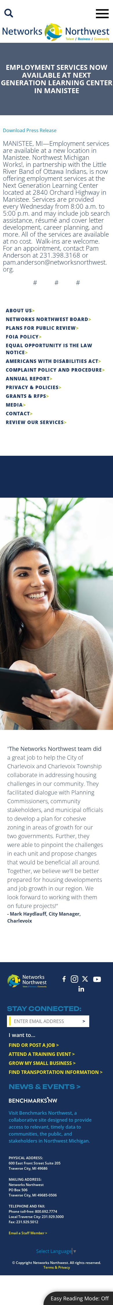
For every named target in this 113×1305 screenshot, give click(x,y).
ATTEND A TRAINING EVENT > (42, 1054)
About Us (19, 310)
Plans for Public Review (41, 328)
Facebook (64, 979)
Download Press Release (30, 130)
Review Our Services (35, 422)
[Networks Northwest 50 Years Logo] (56, 32)
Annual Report (28, 378)
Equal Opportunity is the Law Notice (49, 349)
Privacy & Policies (32, 387)
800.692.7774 (46, 1211)
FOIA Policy (22, 337)
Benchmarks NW (33, 1100)
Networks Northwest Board (47, 319)
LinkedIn (81, 988)
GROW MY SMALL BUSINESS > (42, 1063)
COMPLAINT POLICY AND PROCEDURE (54, 370)
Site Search (8, 13)
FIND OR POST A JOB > (34, 1045)
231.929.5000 (53, 1216)
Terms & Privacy (56, 1267)
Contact (18, 413)
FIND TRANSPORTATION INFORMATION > (56, 1072)
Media (14, 405)
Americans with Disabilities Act (52, 361)
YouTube (97, 979)
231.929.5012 (27, 1221)
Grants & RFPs (26, 396)
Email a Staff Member (26, 1232)
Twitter (85, 979)
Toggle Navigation (102, 13)
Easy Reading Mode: (80, 1298)
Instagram (74, 979)
